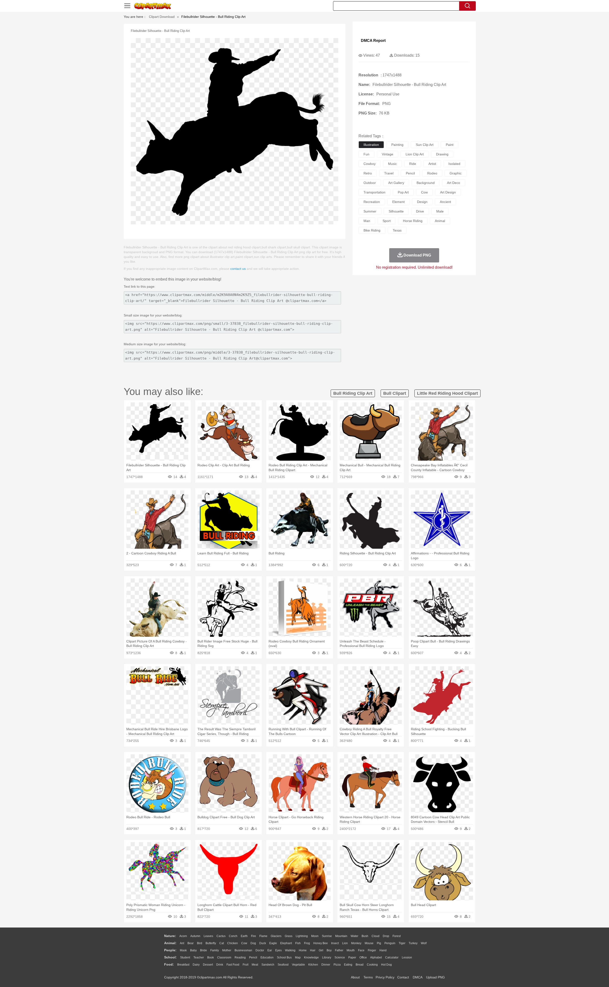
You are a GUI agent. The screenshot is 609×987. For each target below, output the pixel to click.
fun (366, 154)
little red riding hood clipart (447, 393)
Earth (244, 936)
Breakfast (183, 964)
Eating (348, 964)
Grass (288, 936)
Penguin (389, 943)
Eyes (278, 950)
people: (170, 950)
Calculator (391, 957)
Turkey (413, 943)
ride (412, 164)
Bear (190, 943)
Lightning (302, 936)
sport (387, 221)
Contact (403, 977)
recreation (371, 202)
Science (339, 957)
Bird (199, 943)
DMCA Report (373, 41)
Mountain (341, 936)
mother (226, 950)
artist (432, 164)
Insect (335, 943)
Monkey (356, 943)
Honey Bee (320, 943)
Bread (359, 964)
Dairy (196, 964)
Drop (386, 936)
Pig (379, 943)
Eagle (273, 943)
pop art (403, 192)
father (339, 950)
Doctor (259, 950)
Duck (262, 943)
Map (298, 957)
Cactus (221, 936)
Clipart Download (162, 17)
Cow (244, 943)
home (303, 950)
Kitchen (313, 964)
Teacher (198, 957)
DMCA (417, 977)
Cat (221, 943)
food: (169, 964)
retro (367, 173)
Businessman (243, 950)
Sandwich (267, 964)
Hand (383, 950)
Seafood (283, 964)
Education (267, 957)
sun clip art (424, 145)
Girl (321, 950)
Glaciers (276, 936)
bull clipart (394, 393)
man (366, 221)
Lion (345, 943)
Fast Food (232, 964)
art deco (453, 183)
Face (361, 950)
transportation (374, 192)
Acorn (183, 936)
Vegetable (298, 964)
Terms (368, 977)
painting (397, 145)
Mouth (351, 950)
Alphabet (376, 957)
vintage (387, 154)
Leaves (208, 936)
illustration (371, 145)
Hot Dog (386, 964)
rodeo (432, 173)
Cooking (372, 964)
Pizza (337, 964)
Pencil (253, 957)
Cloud (375, 936)
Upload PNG (435, 977)
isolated (454, 164)
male (440, 211)
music (392, 164)
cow (424, 192)
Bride (203, 950)
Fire (253, 936)
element (398, 202)
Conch (233, 936)
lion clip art (415, 154)
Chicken (232, 943)
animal (440, 221)
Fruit (245, 964)
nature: (170, 936)
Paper (352, 957)
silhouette (396, 211)
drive (420, 211)
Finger (372, 950)
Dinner (325, 964)
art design (448, 192)
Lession (407, 957)
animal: (170, 943)
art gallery (396, 183)
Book (210, 957)
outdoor (369, 183)
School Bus (284, 957)
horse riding (412, 221)
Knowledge (311, 957)
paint (449, 145)
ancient (445, 202)
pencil (410, 173)
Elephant (286, 943)
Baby (193, 950)
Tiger (402, 943)
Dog (253, 943)
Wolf (424, 943)
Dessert (208, 964)
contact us (238, 269)
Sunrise (327, 936)
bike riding (371, 230)
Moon (315, 936)
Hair (312, 950)
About (355, 977)
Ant (182, 943)
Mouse (369, 943)
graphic (456, 173)
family (214, 950)
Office (363, 957)
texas (397, 230)
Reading (240, 957)
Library (326, 957)
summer (369, 211)
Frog (307, 943)
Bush (365, 936)
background (426, 183)
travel (388, 173)
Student (185, 957)
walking (290, 950)
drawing (442, 154)
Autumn (195, 936)
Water (354, 936)
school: (170, 957)
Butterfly (211, 943)
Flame (263, 936)
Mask (183, 950)
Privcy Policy (385, 977)
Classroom (224, 957)
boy (329, 950)
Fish (298, 943)
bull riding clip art (352, 393)
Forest (397, 936)
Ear (269, 950)
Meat (255, 964)
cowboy (369, 164)
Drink (219, 964)
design (422, 202)
